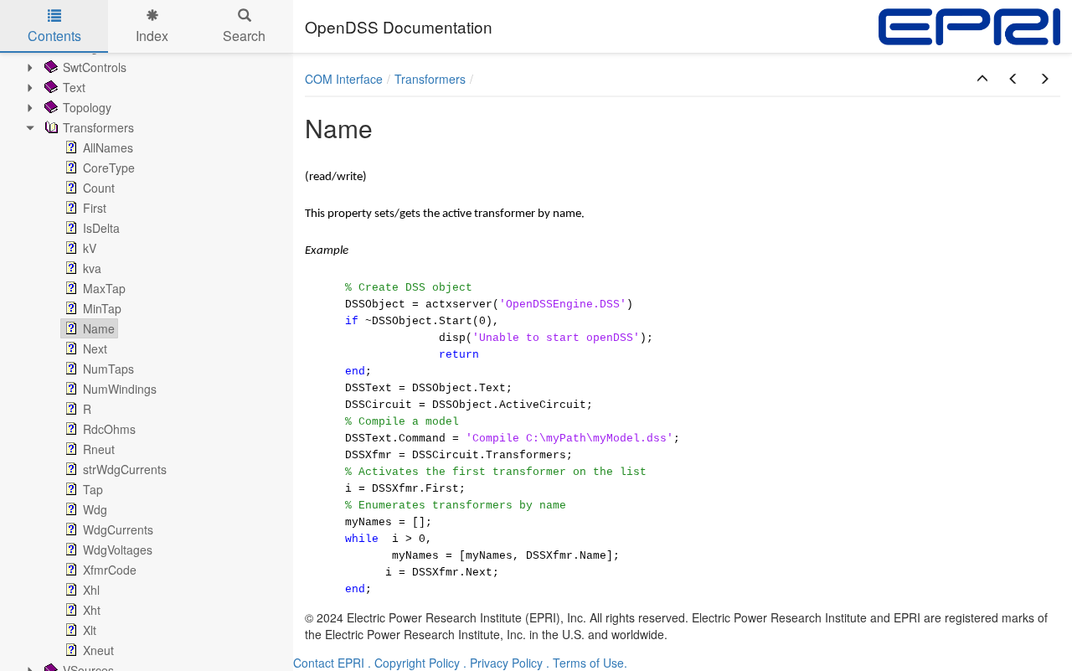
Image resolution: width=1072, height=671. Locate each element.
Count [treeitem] (99, 187)
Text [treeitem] (74, 87)
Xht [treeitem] (91, 609)
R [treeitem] (87, 408)
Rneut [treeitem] (99, 449)
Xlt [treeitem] (89, 630)
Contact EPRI (328, 662)
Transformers (430, 78)
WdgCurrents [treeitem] (118, 529)
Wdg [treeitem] (95, 509)
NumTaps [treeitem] (108, 368)
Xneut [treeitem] (98, 650)
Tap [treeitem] (93, 489)
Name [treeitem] (99, 328)
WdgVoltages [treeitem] (117, 549)
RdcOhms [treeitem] (109, 429)
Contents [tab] (54, 35)
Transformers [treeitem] (98, 127)
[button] (982, 78)
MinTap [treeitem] (102, 308)
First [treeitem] (94, 207)
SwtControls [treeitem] (94, 67)
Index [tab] (152, 35)
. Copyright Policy (414, 662)
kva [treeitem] (92, 268)
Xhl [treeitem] (91, 589)
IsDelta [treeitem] (101, 227)
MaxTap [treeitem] (104, 288)
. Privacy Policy (503, 662)
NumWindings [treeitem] (120, 388)
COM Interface (344, 78)
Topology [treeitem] (87, 107)
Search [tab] (244, 35)
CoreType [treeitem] (109, 167)
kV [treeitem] (89, 248)
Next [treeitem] (95, 348)
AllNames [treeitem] (108, 147)
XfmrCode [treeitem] (110, 569)
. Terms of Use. (586, 662)
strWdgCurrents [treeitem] (125, 469)
